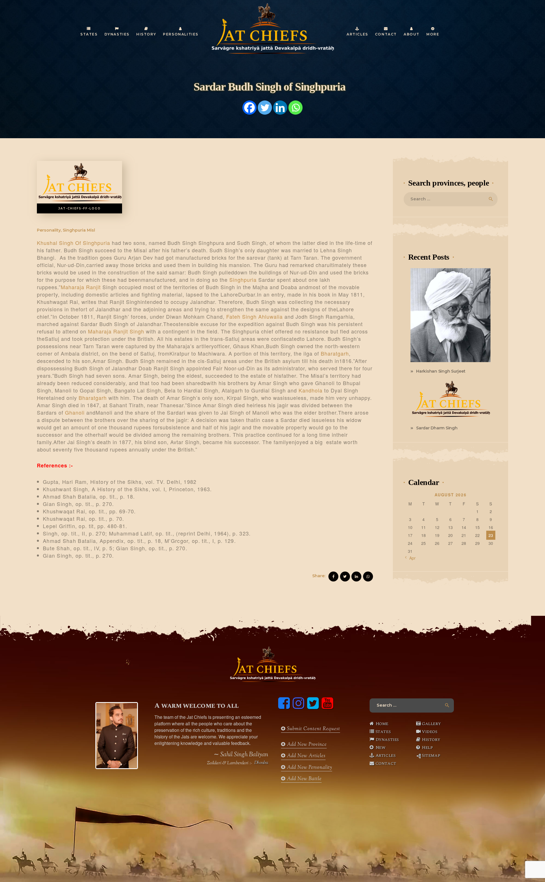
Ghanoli (75, 412)
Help (427, 747)
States (383, 731)
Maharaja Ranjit (81, 287)
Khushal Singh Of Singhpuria (73, 242)
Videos (429, 731)
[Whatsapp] (295, 107)
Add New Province (306, 744)
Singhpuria (243, 279)
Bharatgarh (335, 353)
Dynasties (387, 739)
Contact (386, 763)
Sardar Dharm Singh (437, 427)
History (431, 739)
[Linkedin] (280, 107)
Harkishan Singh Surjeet (440, 371)
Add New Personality (309, 767)
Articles (386, 755)
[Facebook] (249, 107)
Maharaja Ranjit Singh (116, 331)
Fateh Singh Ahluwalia (254, 316)
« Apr (411, 558)
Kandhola (310, 390)
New (380, 747)
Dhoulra (261, 763)
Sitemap (431, 755)
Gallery (431, 723)
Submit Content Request (313, 729)
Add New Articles (306, 756)
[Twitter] (265, 107)
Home (382, 723)
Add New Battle (304, 779)
